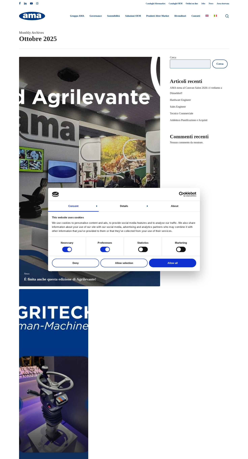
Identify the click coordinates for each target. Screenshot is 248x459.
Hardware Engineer (180, 99)
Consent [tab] (73, 206)
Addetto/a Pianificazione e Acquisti (188, 120)
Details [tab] (124, 206)
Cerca (173, 57)
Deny (76, 263)
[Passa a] (207, 16)
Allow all (173, 263)
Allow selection (124, 263)
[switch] (105, 249)
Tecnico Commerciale (181, 113)
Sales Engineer (178, 106)
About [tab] (174, 206)
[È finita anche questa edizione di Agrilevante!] (89, 171)
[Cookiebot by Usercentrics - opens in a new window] (181, 194)
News (26, 273)
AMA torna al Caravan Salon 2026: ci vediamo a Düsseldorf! (196, 90)
